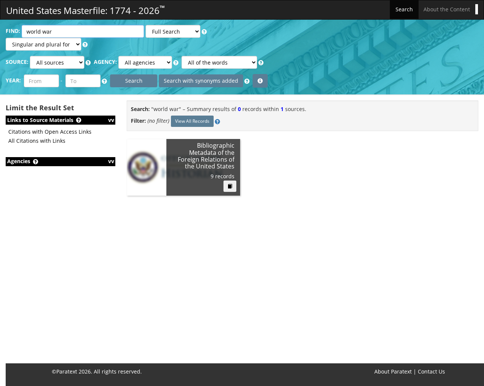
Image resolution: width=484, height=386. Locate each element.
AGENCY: (105, 61)
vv (111, 120)
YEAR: (13, 80)
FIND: (13, 30)
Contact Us (431, 371)
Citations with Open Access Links (50, 131)
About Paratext (393, 371)
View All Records (192, 121)
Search (404, 9)
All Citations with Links (36, 140)
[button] (204, 31)
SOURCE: (17, 61)
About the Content (447, 9)
